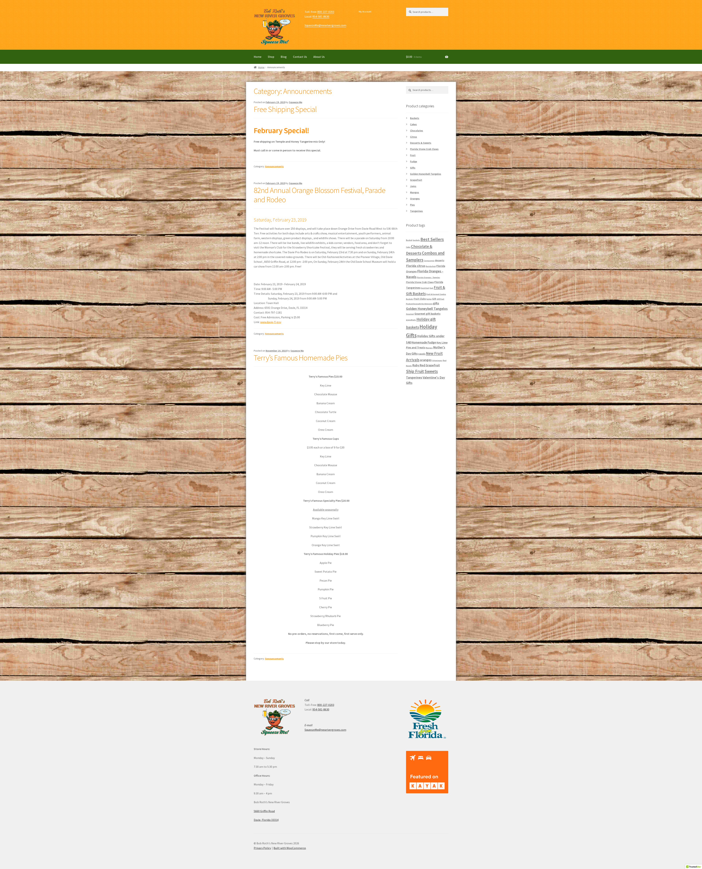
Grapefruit (416, 180)
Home (257, 57)
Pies (412, 204)
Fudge (413, 161)
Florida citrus (415, 266)
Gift (434, 298)
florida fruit (431, 266)
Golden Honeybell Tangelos (425, 174)
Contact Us (300, 57)
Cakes (413, 124)
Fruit (413, 155)
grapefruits (411, 320)
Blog (284, 57)
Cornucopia (429, 260)
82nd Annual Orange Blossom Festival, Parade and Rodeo (319, 194)
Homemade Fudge (424, 342)
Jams (413, 186)
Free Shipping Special (285, 109)
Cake (408, 247)
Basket (409, 240)
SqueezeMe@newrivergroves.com (325, 25)
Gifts (412, 167)
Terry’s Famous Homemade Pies (300, 357)
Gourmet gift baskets (427, 313)
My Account (365, 11)
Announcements (274, 166)
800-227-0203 (325, 12)
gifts (436, 303)
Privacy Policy (262, 848)
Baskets (414, 118)
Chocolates (416, 130)
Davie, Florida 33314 (266, 820)
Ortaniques (437, 360)
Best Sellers (432, 239)
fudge (429, 299)
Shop (271, 57)
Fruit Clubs (420, 298)
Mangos (414, 192)
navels (421, 353)
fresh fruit (425, 288)
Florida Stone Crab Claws (424, 149)
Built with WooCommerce (289, 848)
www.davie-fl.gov (270, 322)
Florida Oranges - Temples (428, 277)
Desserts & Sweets (420, 142)
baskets (416, 240)
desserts (439, 260)
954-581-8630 (320, 16)
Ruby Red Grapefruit (426, 365)
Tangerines (416, 211)
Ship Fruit (415, 371)
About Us (319, 57)
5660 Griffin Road (264, 811)
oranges (426, 360)
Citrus (413, 136)
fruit (431, 288)
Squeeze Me (295, 102)
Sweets (431, 371)
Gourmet (410, 314)
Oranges (415, 198)
